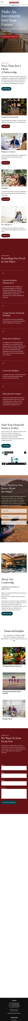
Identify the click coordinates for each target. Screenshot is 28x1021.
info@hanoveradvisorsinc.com (14, 1013)
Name (2, 765)
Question (3, 788)
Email (2, 773)
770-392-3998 (15, 1004)
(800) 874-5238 (16, 1005)
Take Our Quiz (6, 530)
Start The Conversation (9, 802)
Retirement (14, 1020)
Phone (3, 780)
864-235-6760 (15, 1003)
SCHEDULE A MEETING (10, 36)
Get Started (6, 446)
